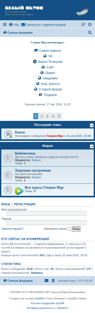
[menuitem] (14, 25)
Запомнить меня (55, 228)
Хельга (36, 160)
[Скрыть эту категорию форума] (92, 125)
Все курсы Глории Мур (44, 187)
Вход (5, 204)
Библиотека (25, 153)
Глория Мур (54, 135)
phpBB (39, 298)
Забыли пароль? (12, 228)
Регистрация (24, 204)
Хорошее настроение (33, 170)
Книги (20, 132)
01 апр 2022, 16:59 (78, 135)
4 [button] (53, 116)
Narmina (37, 272)
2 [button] (41, 116)
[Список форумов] (47, 10)
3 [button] (47, 116)
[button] (59, 116)
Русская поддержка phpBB (47, 303)
